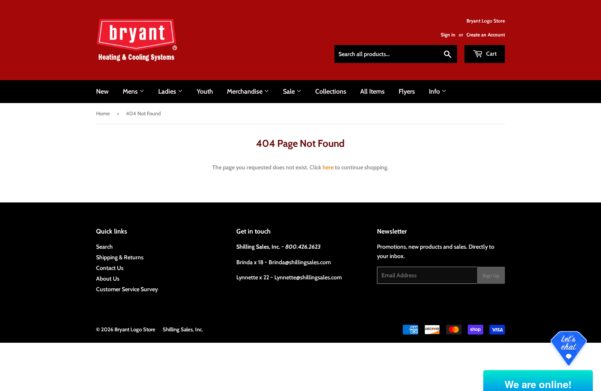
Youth (205, 91)
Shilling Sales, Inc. (183, 329)
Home (103, 113)
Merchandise (245, 91)
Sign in (448, 35)
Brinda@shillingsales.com (300, 262)
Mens (131, 91)
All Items (372, 91)
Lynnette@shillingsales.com (308, 277)
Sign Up (491, 275)
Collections (330, 91)
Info (435, 91)
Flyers (407, 91)
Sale (289, 91)
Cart (491, 53)
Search (104, 246)
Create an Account (485, 35)
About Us (107, 278)
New (102, 91)
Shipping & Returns (120, 257)
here (328, 167)
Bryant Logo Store (134, 329)
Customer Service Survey (127, 289)
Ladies (168, 91)
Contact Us (109, 268)
